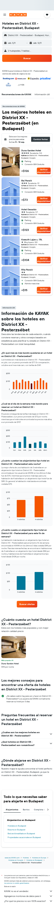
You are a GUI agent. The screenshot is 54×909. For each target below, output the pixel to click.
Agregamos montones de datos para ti (22, 896)
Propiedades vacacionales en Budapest (24, 837)
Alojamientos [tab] (12, 809)
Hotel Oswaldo (28, 209)
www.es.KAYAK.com (12, 858)
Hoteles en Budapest (34, 860)
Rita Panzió (27, 269)
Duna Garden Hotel (31, 150)
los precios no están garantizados (16, 883)
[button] (5, 15)
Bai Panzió (26, 180)
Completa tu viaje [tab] (42, 809)
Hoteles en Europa (39, 858)
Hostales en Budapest (17, 826)
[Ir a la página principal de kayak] (18, 14)
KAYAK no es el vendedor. (16, 891)
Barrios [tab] (26, 809)
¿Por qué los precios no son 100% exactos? (25, 901)
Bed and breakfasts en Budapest (21, 833)
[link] (27, 604)
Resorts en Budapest (16, 829)
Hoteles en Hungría (15, 860)
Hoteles (26, 858)
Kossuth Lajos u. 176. (31, 239)
